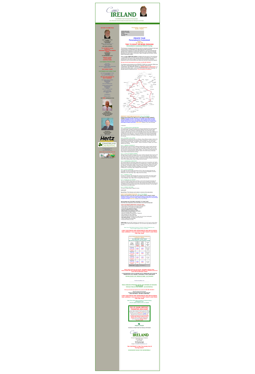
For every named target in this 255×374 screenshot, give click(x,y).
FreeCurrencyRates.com (139, 280)
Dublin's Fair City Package (148, 122)
